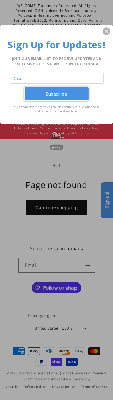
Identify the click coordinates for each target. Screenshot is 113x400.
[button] (106, 31)
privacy (56, 147)
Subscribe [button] (56, 94)
